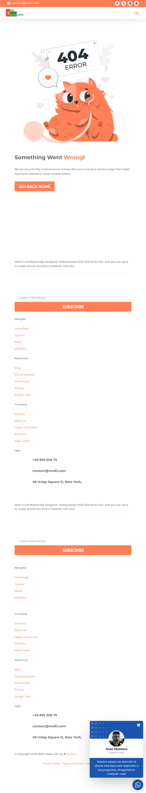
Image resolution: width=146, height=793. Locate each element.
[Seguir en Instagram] (130, 3)
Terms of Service (73, 763)
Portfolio (20, 434)
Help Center (22, 441)
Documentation (25, 374)
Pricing (19, 388)
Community (22, 381)
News (18, 342)
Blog (18, 368)
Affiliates (20, 348)
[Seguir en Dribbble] (136, 3)
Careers (19, 335)
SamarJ (71, 754)
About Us (20, 420)
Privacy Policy (52, 763)
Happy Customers (26, 427)
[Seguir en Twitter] (123, 3)
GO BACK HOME (34, 186)
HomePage (22, 328)
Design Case (23, 394)
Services (20, 414)
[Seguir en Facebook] (117, 3)
